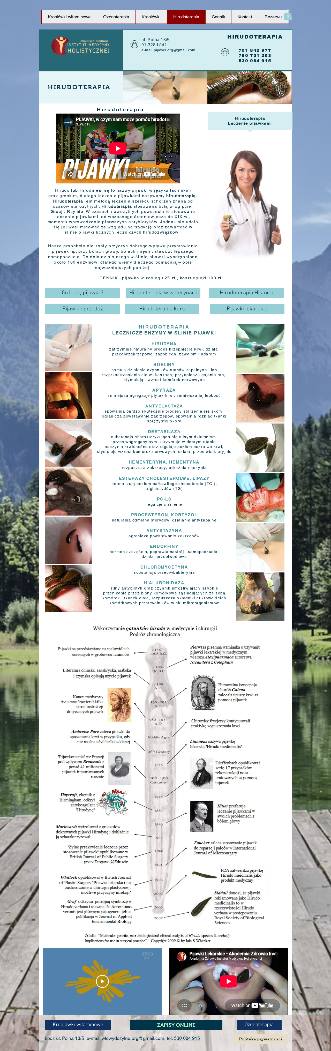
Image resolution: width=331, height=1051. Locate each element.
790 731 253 (255, 55)
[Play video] (102, 981)
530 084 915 (187, 1038)
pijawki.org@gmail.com (174, 50)
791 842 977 (255, 50)
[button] (287, 14)
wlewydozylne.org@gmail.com (133, 1038)
